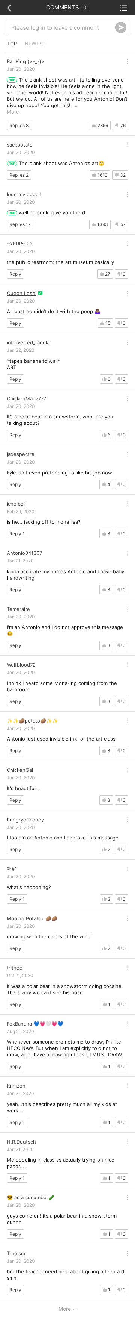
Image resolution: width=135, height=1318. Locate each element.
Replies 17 (20, 224)
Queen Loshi (21, 293)
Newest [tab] (35, 44)
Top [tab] (12, 44)
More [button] (13, 112)
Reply (15, 274)
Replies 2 (18, 175)
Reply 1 (17, 533)
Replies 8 (18, 125)
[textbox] (63, 27)
